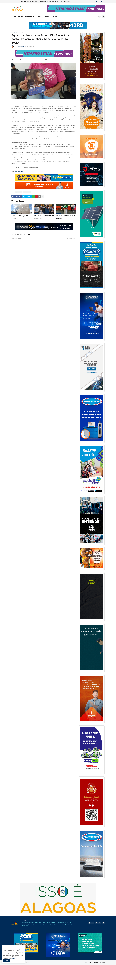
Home (14, 17)
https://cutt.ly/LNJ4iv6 (19, 171)
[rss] (104, 2)
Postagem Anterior (17, 238)
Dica (21, 192)
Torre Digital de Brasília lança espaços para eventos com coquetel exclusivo (44, 216)
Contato (96, 962)
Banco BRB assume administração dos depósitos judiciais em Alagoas (21, 216)
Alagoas (54, 17)
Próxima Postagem (70, 238)
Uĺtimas (39, 17)
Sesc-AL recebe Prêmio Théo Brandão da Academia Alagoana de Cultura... (36, 1)
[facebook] (89, 923)
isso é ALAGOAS (26, 192)
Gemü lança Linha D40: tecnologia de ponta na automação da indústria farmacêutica (65, 217)
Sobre (20, 17)
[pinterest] (103, 923)
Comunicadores (29, 17)
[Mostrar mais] (42, 196)
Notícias (47, 17)
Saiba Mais (14, 958)
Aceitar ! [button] (7, 960)
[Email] (39, 196)
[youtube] (96, 2)
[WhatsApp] (33, 196)
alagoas (21, 32)
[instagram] (99, 2)
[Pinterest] (36, 196)
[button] (99, 17)
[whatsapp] (94, 2)
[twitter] (101, 2)
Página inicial (14, 32)
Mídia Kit (102, 962)
